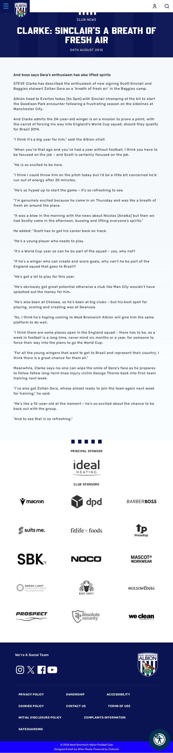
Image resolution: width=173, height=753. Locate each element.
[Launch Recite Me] (159, 739)
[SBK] (32, 559)
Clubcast (113, 749)
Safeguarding (31, 729)
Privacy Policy (31, 694)
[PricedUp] (141, 530)
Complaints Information (105, 717)
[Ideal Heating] (86, 468)
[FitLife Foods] (86, 530)
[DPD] (86, 502)
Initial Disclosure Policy (40, 717)
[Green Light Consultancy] (32, 588)
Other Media (85, 749)
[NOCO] (86, 559)
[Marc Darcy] (86, 587)
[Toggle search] (167, 6)
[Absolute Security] (86, 617)
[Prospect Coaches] (32, 616)
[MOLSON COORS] (141, 587)
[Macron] (32, 501)
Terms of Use (119, 706)
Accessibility (118, 694)
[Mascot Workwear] (141, 559)
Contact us (76, 706)
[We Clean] (141, 616)
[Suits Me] (32, 530)
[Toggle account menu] (155, 6)
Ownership (75, 694)
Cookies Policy (31, 706)
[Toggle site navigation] (6, 6)
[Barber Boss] (141, 502)
